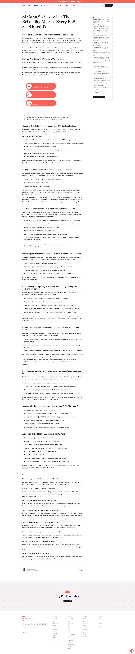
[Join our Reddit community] (31, 624)
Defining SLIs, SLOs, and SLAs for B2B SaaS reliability (101, 22)
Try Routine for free (99, 97)
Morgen (85, 627)
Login (102, 5)
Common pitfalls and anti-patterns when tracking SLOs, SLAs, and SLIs (101, 58)
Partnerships (71, 644)
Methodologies (71, 634)
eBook (69, 627)
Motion (85, 621)
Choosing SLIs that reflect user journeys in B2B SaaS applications (101, 25)
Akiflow (85, 618)
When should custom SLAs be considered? (101, 91)
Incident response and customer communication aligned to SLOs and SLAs (101, 49)
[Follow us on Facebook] (43, 624)
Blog (69, 625)
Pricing (54, 625)
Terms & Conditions (34, 627)
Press (100, 625)
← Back (24, 11)
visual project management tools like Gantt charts (56, 362)
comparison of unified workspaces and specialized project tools (57, 318)
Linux (54, 635)
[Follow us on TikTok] (46, 624)
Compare (85, 616)
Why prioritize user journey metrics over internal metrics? (102, 74)
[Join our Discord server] (23, 624)
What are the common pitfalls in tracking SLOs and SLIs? (101, 88)
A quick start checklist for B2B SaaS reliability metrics (101, 61)
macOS (54, 631)
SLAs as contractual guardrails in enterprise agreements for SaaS (100, 34)
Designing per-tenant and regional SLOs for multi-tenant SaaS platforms (101, 39)
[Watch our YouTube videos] (34, 624)
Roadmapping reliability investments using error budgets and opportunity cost (101, 54)
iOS (53, 639)
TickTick (85, 636)
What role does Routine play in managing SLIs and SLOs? (101, 77)
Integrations (55, 620)
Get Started (67, 601)
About (100, 618)
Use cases (70, 632)
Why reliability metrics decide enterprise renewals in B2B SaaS (101, 18)
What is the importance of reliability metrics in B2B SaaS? (101, 67)
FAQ (94, 64)
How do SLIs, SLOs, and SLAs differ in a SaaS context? (101, 70)
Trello (84, 631)
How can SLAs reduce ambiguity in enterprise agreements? (102, 84)
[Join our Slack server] (26, 624)
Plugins (54, 621)
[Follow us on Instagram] (40, 624)
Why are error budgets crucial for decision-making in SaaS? (102, 81)
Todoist (85, 620)
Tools (69, 636)
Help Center (71, 618)
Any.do (85, 634)
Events (69, 646)
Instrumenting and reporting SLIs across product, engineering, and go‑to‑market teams (100, 44)
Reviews (70, 631)
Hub (69, 642)
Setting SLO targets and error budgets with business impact (100, 31)
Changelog (70, 621)
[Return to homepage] (27, 5)
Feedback (70, 623)
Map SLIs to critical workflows (101, 28)
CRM (51, 292)
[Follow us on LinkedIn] (37, 624)
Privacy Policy (25, 627)
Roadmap (70, 620)
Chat (69, 648)
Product (55, 616)
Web (54, 637)
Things (84, 632)
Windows (55, 633)
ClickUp (85, 629)
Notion (84, 625)
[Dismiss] (133, 1)
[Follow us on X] (29, 624)
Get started (109, 5)
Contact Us (101, 621)
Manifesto (101, 620)
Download (55, 618)
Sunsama (85, 623)
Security (100, 627)
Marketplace (56, 623)
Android (55, 640)
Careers (100, 623)
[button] (132, 651)
